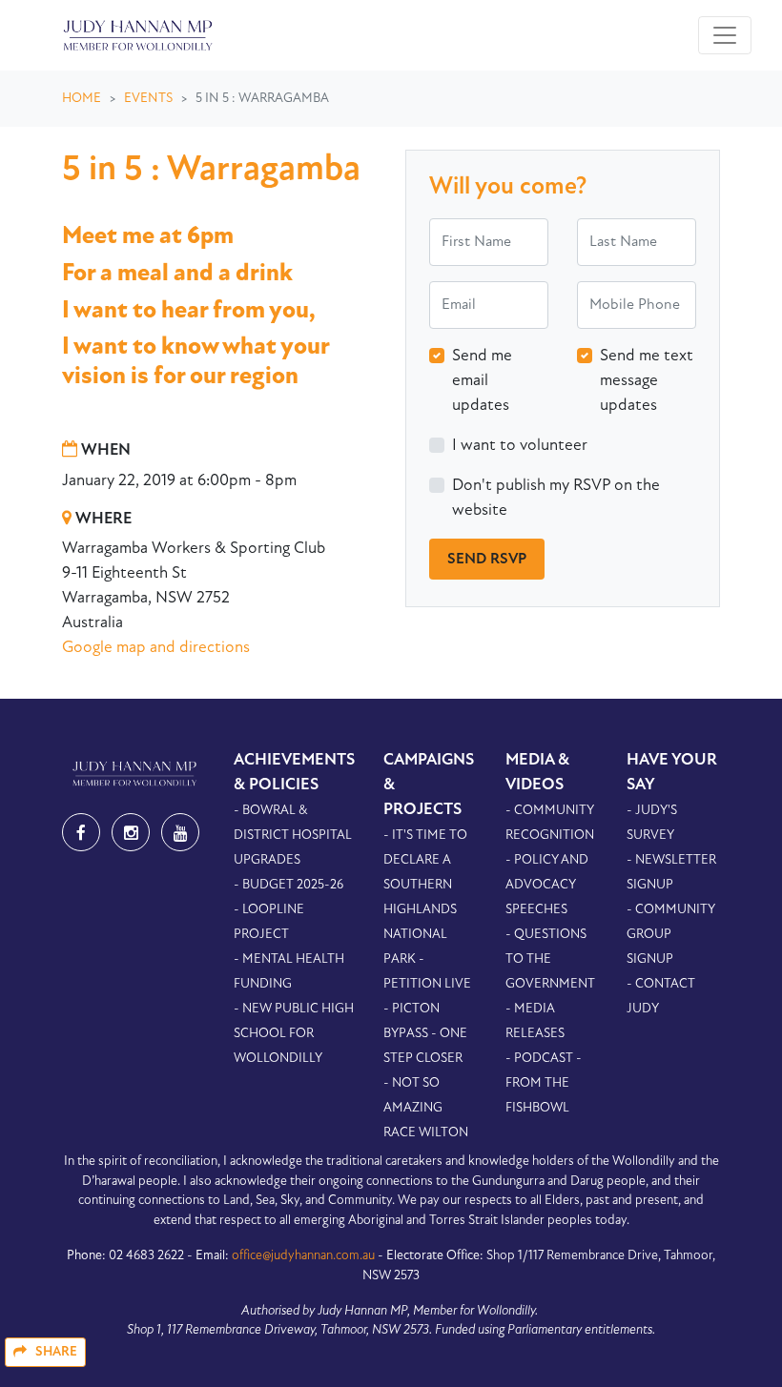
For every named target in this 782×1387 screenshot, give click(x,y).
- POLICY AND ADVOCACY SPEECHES (546, 885)
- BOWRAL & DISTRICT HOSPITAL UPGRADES (293, 836)
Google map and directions (156, 648)
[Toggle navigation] (724, 35)
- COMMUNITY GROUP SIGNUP (670, 935)
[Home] (135, 35)
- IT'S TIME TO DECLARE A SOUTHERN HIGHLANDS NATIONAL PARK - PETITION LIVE (427, 909)
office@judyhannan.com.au (303, 1256)
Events (148, 99)
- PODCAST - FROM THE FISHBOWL (543, 1083)
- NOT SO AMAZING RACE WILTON (425, 1108)
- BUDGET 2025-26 (288, 885)
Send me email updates (482, 381)
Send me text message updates (646, 381)
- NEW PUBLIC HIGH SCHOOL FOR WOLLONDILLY (294, 1034)
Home (81, 99)
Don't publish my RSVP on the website (556, 498)
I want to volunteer (519, 446)
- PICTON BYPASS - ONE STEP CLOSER (425, 1034)
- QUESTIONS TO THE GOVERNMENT (550, 959)
